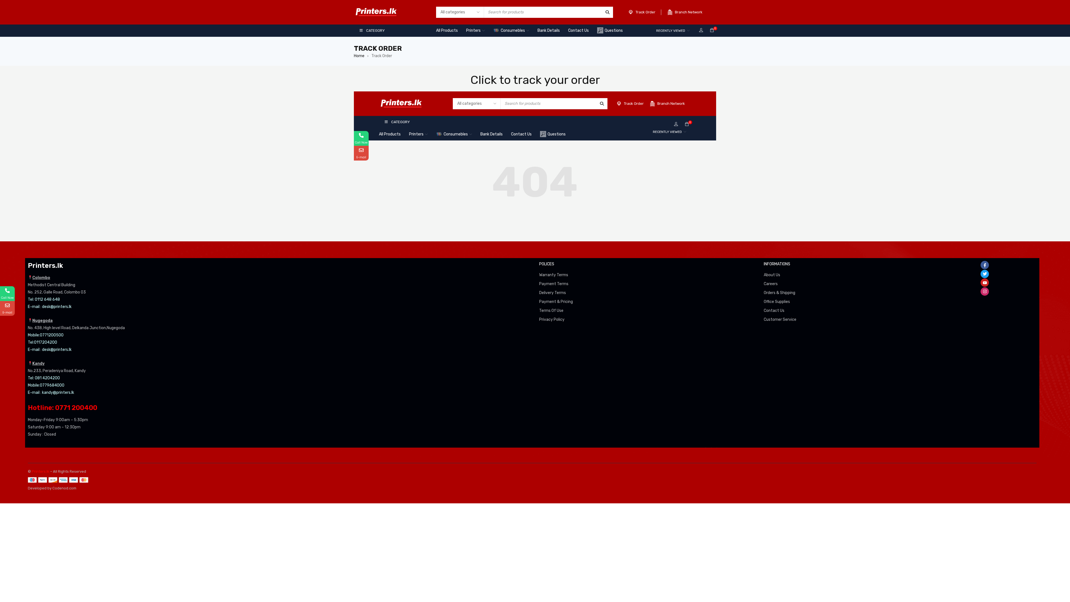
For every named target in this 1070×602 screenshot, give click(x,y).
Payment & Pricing (556, 301)
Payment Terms (553, 283)
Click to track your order (535, 80)
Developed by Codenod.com (52, 488)
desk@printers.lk (57, 306)
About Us (772, 275)
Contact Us (774, 310)
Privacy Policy (552, 319)
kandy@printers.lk (58, 392)
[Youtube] (985, 282)
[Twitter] (985, 274)
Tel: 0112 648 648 (44, 299)
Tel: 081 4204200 (44, 378)
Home (359, 56)
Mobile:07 (36, 335)
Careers (771, 283)
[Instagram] (985, 291)
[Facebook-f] (985, 265)
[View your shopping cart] (712, 30)
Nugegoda (42, 320)
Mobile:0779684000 (46, 385)
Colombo (41, 277)
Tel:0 (32, 342)
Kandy (38, 363)
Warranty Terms (553, 275)
